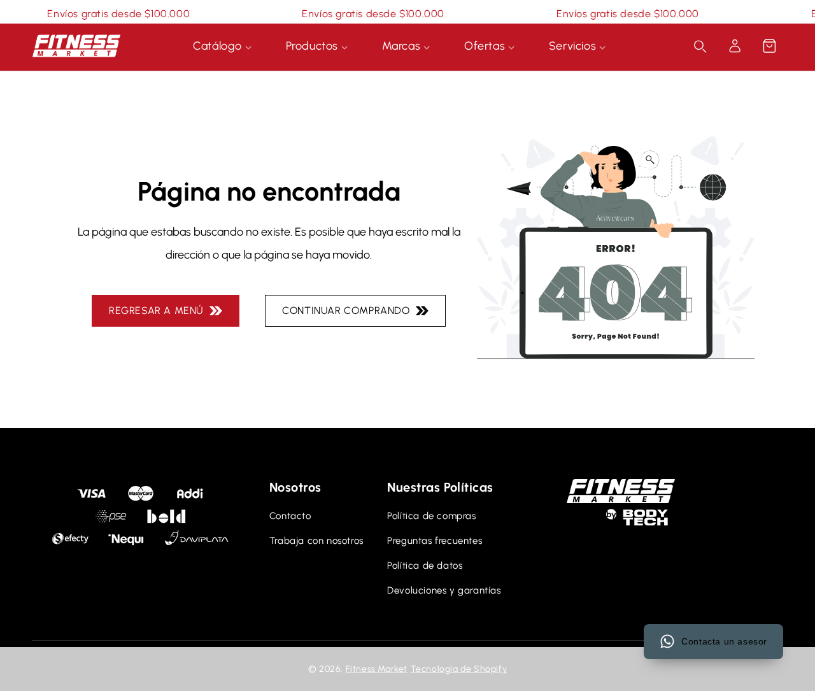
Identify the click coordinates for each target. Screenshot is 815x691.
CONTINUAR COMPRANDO (349, 310)
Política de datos (424, 565)
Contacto (290, 516)
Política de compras (431, 516)
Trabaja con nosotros (316, 540)
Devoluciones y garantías (443, 590)
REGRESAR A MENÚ (159, 310)
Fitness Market (377, 669)
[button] (769, 46)
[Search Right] (700, 46)
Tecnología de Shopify (459, 669)
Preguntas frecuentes (434, 540)
